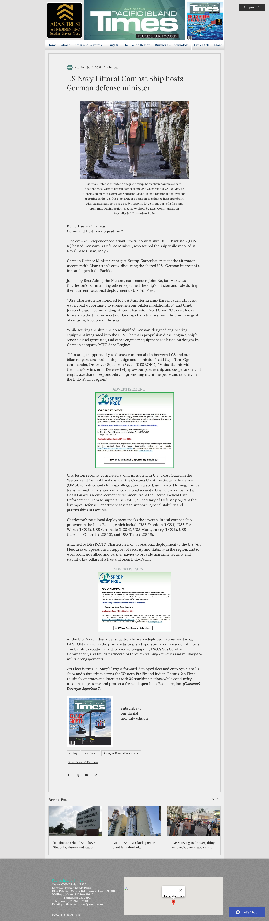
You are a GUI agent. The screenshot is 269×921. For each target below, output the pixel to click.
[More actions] (200, 67)
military (73, 753)
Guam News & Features (83, 762)
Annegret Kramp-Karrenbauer (121, 753)
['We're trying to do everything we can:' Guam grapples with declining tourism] (193, 821)
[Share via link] (95, 775)
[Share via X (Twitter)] (77, 775)
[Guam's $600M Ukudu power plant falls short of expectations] (134, 821)
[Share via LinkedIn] (86, 775)
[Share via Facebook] (68, 775)
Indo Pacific (91, 753)
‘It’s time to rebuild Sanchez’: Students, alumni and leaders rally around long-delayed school (74, 844)
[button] (252, 7)
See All (216, 799)
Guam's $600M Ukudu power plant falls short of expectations (134, 844)
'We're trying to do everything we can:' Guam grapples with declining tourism (193, 844)
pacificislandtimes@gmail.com (82, 904)
